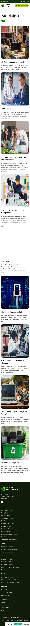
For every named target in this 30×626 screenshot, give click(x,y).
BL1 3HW (4, 498)
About (3, 602)
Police (3, 570)
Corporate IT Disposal (7, 559)
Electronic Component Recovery (10, 534)
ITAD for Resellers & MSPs (8, 580)
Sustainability (4, 605)
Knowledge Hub (5, 595)
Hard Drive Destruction (7, 523)
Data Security (4, 521)
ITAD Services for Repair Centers (10, 582)
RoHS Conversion (6, 536)
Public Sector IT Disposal (8, 562)
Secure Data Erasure (6, 526)
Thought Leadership (6, 592)
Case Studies (4, 589)
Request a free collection (22, 5)
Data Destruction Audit (7, 531)
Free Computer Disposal (7, 510)
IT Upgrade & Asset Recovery (9, 549)
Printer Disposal (5, 515)
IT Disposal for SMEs (7, 577)
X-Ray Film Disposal (7, 518)
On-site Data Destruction (7, 529)
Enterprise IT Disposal (7, 546)
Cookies (13, 617)
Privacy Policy (6, 617)
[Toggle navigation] (3, 8)
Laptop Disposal (5, 513)
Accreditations (5, 607)
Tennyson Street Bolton (7, 496)
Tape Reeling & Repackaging (9, 539)
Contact (3, 610)
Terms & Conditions (22, 617)
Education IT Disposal (7, 564)
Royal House (4, 494)
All (3, 20)
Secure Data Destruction (7, 552)
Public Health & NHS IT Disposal (10, 567)
